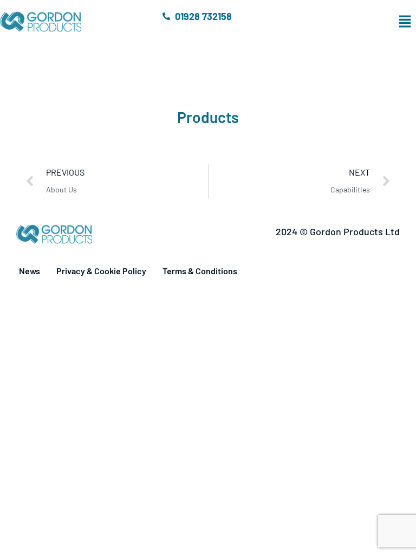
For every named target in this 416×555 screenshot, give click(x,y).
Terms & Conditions (199, 271)
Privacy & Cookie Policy (101, 271)
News (29, 271)
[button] (347, 21)
